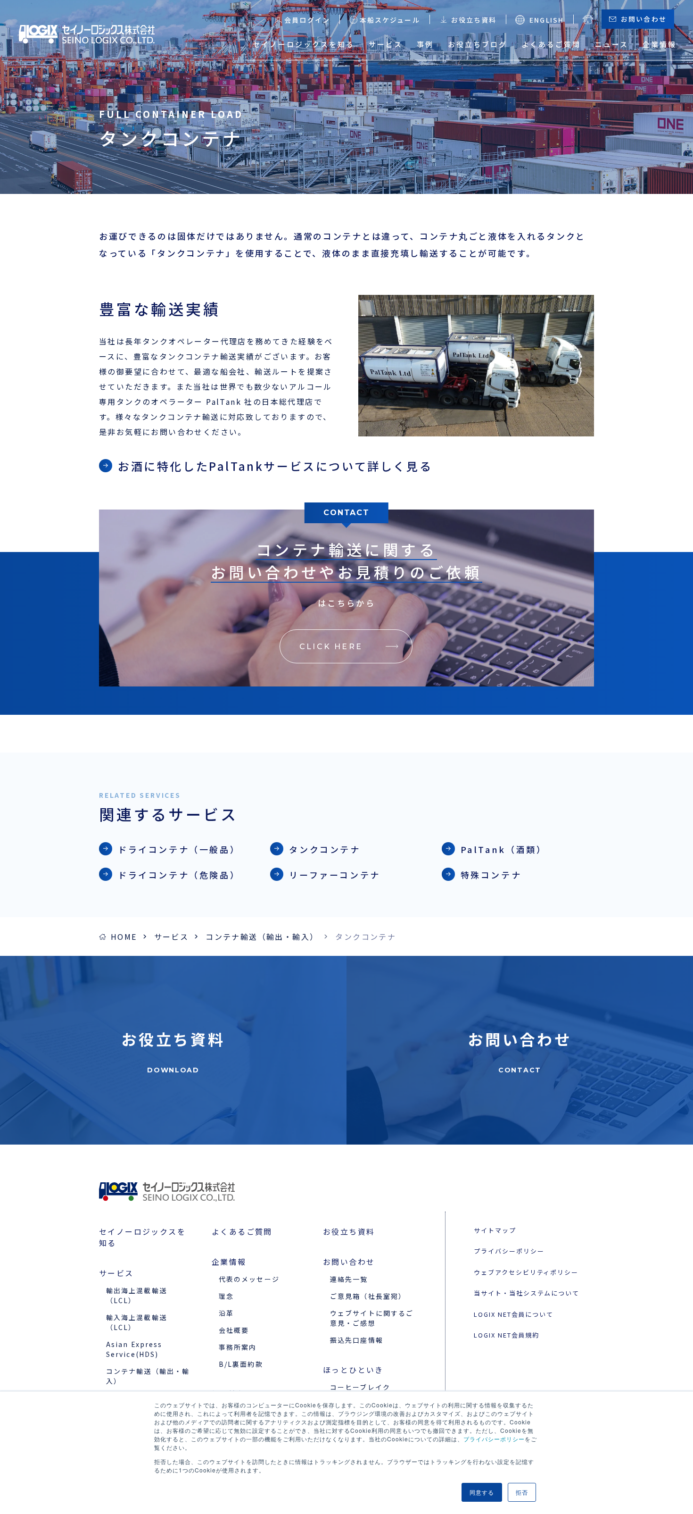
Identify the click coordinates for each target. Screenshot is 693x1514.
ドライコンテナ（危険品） (179, 875)
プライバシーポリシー (494, 1439)
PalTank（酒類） (504, 849)
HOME (124, 936)
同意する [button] (482, 1492)
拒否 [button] (522, 1492)
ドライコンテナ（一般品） (179, 849)
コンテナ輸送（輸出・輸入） (262, 936)
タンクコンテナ (324, 849)
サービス (171, 936)
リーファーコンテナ (334, 875)
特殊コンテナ (491, 875)
